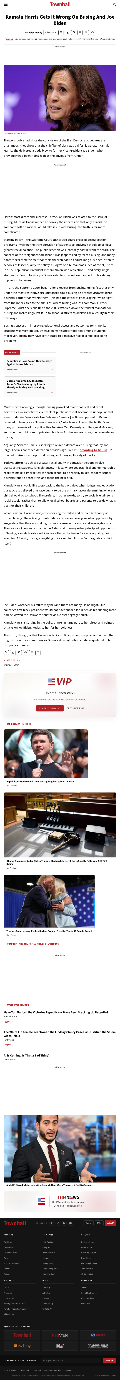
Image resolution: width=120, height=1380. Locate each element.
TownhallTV (9, 1268)
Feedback (37, 1370)
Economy (46, 1258)
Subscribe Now (75, 708)
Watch (6, 1258)
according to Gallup (93, 450)
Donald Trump (48, 1252)
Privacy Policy (25, 1370)
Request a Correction (52, 1370)
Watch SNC (85, 1303)
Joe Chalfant (11, 785)
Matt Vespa (11, 935)
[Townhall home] (15, 1223)
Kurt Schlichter (87, 1242)
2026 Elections (48, 1242)
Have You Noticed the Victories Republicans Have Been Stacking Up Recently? (56, 1012)
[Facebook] (64, 1223)
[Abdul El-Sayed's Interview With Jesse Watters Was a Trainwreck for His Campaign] (60, 1148)
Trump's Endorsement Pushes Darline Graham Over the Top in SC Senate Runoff (49, 931)
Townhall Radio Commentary (16, 1309)
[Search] (115, 4)
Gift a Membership (89, 1293)
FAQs (99, 1223)
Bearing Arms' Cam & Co (14, 1303)
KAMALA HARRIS (11, 665)
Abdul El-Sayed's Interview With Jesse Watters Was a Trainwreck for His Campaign (50, 1185)
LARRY (6, 1287)
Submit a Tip (47, 1303)
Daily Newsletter (88, 1298)
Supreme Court (48, 1274)
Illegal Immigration (50, 1268)
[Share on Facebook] (73, 32)
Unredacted (9, 1298)
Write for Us (47, 1309)
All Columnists (87, 1274)
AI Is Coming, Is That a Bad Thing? (27, 1055)
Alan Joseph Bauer (89, 1263)
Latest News (9, 1247)
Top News (8, 1242)
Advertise (46, 1293)
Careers (45, 1298)
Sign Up (109, 1360)
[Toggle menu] (5, 4)
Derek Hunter (86, 1247)
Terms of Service (10, 1370)
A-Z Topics (47, 1235)
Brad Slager (86, 1258)
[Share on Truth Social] (67, 32)
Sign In (88, 1223)
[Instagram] (57, 1223)
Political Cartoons (11, 1263)
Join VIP (110, 1223)
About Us (46, 1287)
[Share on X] (60, 32)
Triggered (8, 1293)
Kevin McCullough (88, 1252)
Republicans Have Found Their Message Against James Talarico (40, 781)
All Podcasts (9, 1314)
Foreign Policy (48, 1263)
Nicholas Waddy (33, 32)
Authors (7, 1274)
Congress (46, 1247)
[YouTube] (70, 1223)
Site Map (67, 1370)
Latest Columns (10, 1252)
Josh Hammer (87, 1268)
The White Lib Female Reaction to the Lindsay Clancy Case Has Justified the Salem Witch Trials (60, 1034)
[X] (51, 1223)
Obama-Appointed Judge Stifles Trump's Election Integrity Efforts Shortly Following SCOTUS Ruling (56, 862)
